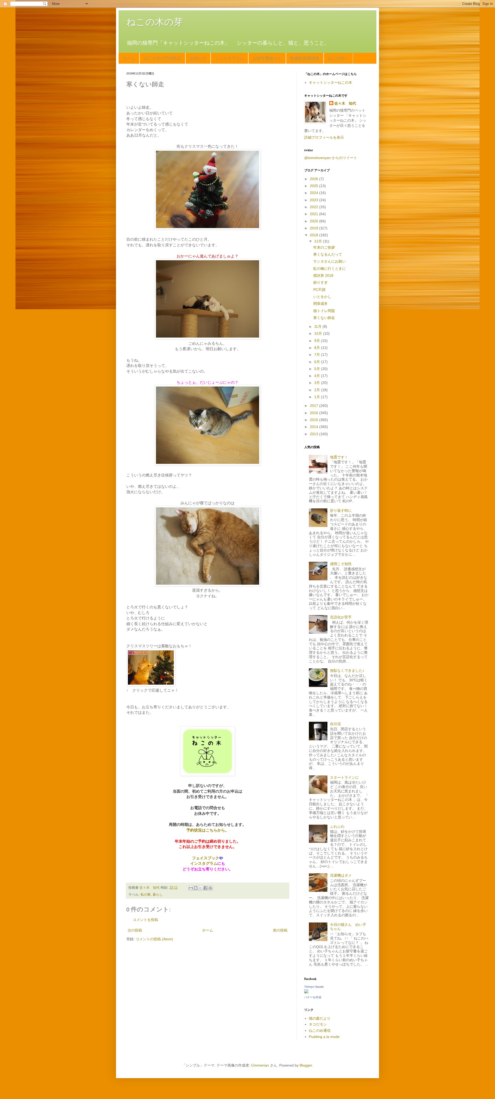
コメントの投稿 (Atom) (154, 939)
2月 (317, 390)
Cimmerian (260, 1065)
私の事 (146, 894)
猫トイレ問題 (324, 311)
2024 (314, 193)
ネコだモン (318, 1024)
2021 (314, 214)
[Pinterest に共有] (210, 888)
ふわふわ (337, 826)
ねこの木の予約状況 (162, 58)
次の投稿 (135, 930)
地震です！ (339, 457)
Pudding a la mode (324, 1037)
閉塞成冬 (320, 303)
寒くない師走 (324, 318)
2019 (314, 228)
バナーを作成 (312, 997)
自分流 (335, 724)
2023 (314, 200)
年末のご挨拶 (324, 247)
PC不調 (319, 290)
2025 (314, 186)
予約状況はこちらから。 (207, 830)
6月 (317, 362)
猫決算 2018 (323, 275)
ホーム (129, 58)
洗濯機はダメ (341, 875)
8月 (317, 348)
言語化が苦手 (341, 617)
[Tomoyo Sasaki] (306, 992)
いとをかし (322, 297)
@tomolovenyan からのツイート (330, 158)
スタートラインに (344, 777)
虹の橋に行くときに (329, 268)
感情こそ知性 (341, 564)
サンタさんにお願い (329, 261)
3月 (317, 383)
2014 (314, 427)
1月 (317, 397)
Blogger (306, 1065)
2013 (314, 434)
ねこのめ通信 (320, 1030)
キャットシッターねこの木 (330, 82)
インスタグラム (229, 58)
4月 (317, 376)
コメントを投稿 (145, 920)
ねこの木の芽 (154, 22)
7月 (317, 355)
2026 (314, 179)
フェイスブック (205, 858)
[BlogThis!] (195, 888)
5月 (317, 369)
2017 (314, 406)
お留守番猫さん (267, 58)
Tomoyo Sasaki (314, 986)
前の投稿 (280, 930)
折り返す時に (341, 510)
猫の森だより (320, 1018)
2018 (314, 235)
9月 (317, 341)
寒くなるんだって (327, 254)
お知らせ (198, 58)
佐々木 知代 (345, 103)
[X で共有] (200, 888)
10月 (318, 333)
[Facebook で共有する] (205, 888)
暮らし (158, 894)
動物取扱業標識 (304, 58)
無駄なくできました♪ (347, 670)
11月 (318, 326)
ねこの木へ (338, 58)
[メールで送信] (190, 888)
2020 (314, 221)
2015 (314, 420)
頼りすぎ (320, 282)
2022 (314, 207)
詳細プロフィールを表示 (324, 137)
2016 (314, 413)
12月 (318, 241)
